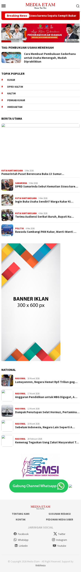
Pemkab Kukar (16, 100)
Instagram (61, 540)
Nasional (20, 378)
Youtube (61, 545)
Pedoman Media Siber (59, 519)
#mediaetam (14, 107)
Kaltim (11, 93)
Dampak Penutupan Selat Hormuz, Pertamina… (47, 412)
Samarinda (21, 183)
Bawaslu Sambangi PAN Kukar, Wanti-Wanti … (45, 232)
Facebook (23, 534)
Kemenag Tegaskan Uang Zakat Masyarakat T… (47, 442)
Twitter (61, 534)
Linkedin (23, 545)
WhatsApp (23, 540)
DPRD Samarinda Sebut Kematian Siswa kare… (46, 186)
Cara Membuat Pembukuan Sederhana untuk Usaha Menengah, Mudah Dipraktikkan (50, 57)
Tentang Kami (20, 514)
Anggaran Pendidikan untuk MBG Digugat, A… (46, 397)
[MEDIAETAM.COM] (40, 5)
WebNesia (40, 565)
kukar (11, 80)
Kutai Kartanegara (12, 170)
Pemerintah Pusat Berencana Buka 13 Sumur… (32, 174)
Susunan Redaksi (60, 514)
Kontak (21, 519)
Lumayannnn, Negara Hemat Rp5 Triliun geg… (46, 382)
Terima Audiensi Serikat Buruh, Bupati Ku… (44, 216)
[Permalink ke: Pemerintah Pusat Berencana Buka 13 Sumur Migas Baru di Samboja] (40, 145)
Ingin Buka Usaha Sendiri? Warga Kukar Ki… (44, 201)
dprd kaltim (15, 86)
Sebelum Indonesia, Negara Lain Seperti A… (45, 427)
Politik (19, 228)
